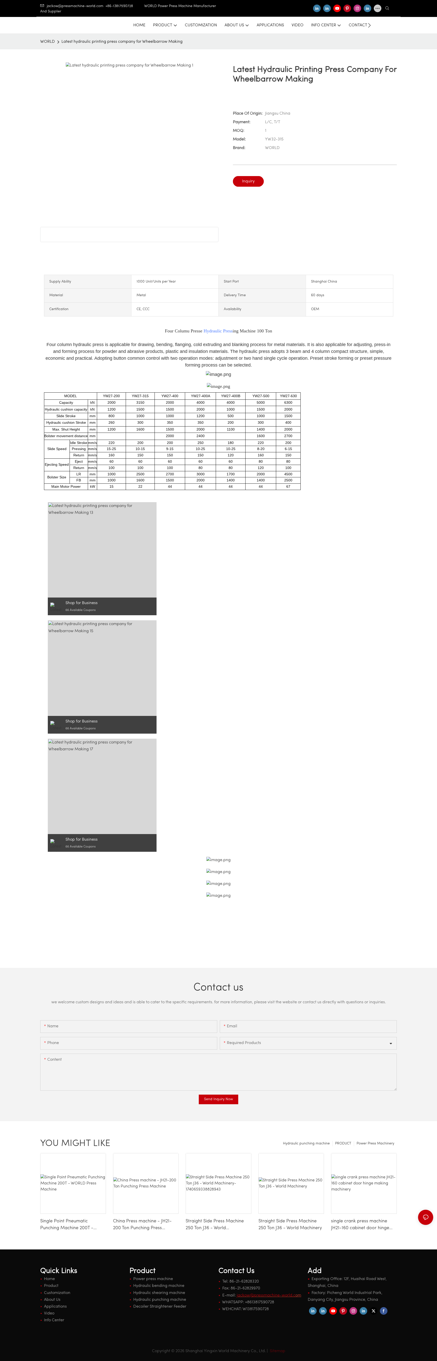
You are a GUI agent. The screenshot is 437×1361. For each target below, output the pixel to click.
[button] (369, 25)
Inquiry (248, 181)
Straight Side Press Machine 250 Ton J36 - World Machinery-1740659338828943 (217, 1225)
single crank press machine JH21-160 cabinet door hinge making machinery (360, 1225)
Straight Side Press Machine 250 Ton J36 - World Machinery (290, 1224)
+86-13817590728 (124, 6)
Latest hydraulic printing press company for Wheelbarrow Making (122, 42)
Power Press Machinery (375, 1143)
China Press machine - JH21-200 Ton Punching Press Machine (142, 1225)
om (269, 1295)
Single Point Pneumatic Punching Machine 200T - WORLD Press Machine (66, 1225)
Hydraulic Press (218, 330)
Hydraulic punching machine (306, 1143)
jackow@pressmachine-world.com (75, 6)
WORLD (47, 42)
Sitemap (277, 1351)
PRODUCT (343, 1143)
